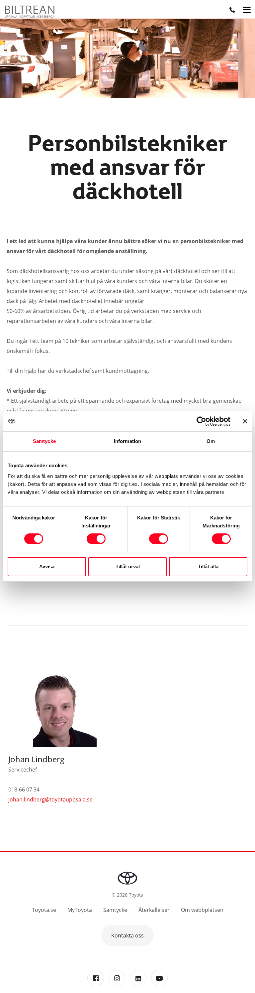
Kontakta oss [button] (127, 935)
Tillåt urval (128, 566)
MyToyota (79, 910)
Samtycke (115, 910)
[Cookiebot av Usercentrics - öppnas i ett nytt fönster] (201, 421)
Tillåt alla (208, 566)
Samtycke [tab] (44, 441)
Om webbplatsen (202, 910)
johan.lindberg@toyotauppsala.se (50, 799)
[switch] (96, 538)
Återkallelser (154, 910)
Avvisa (46, 566)
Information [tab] (127, 441)
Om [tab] (211, 441)
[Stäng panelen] (245, 421)
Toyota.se (44, 910)
